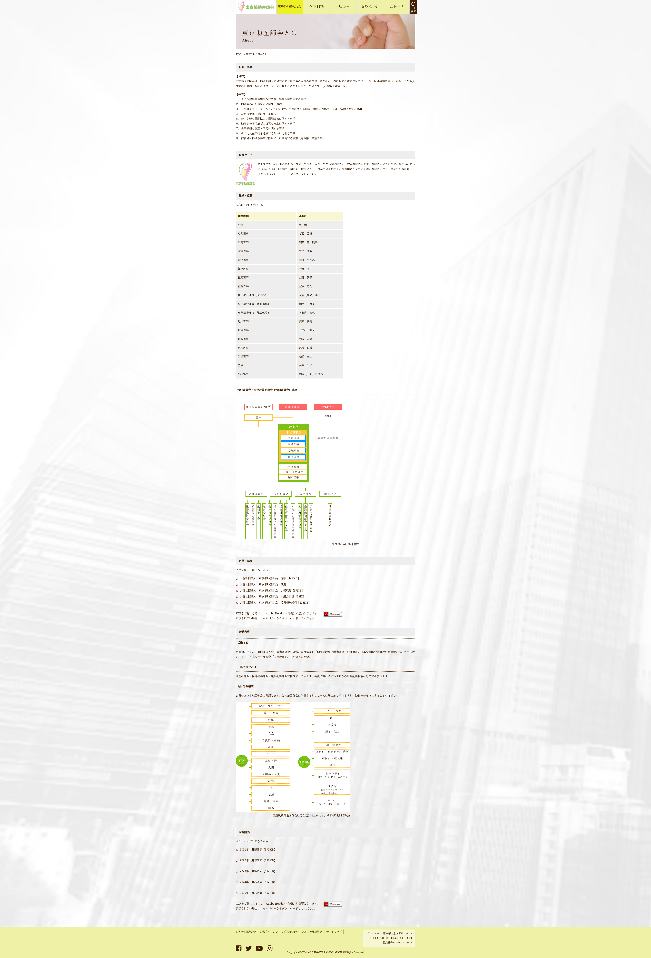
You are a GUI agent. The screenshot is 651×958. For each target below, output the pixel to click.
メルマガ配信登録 (312, 931)
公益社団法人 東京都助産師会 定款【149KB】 (270, 578)
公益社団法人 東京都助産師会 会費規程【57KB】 (272, 590)
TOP (238, 54)
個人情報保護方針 (246, 931)
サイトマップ (334, 931)
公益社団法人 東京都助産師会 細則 (263, 584)
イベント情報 (316, 6)
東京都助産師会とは (289, 6)
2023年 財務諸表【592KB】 (258, 871)
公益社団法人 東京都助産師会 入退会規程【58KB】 (273, 596)
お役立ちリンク (269, 931)
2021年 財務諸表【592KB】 (258, 849)
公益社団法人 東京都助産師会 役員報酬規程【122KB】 (275, 602)
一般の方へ (343, 6)
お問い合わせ (369, 6)
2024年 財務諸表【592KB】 (258, 882)
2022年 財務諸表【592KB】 (258, 860)
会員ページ (396, 6)
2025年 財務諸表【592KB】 (258, 893)
